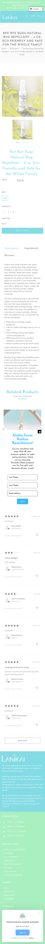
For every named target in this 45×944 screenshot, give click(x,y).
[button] (35, 9)
